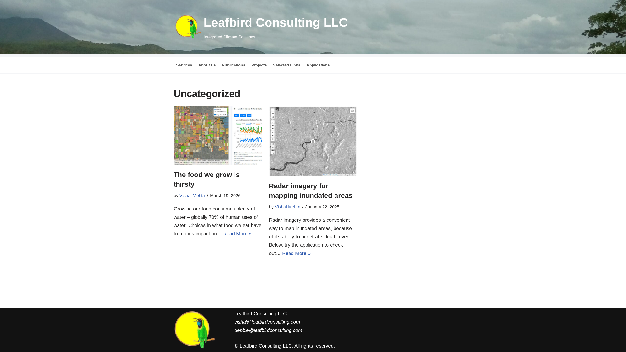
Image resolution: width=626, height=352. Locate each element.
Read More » (237, 233)
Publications (233, 65)
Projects (259, 65)
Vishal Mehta (192, 195)
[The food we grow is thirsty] (218, 135)
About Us (207, 65)
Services (184, 65)
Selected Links (286, 65)
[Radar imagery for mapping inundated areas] (313, 141)
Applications (318, 65)
